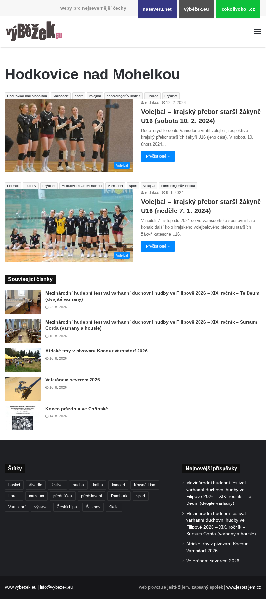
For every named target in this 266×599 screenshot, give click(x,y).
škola (114, 507)
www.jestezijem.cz (243, 587)
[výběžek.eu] (35, 31)
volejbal (95, 96)
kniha (98, 485)
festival (57, 485)
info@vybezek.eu (56, 587)
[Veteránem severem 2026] (23, 389)
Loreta (14, 496)
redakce (151, 102)
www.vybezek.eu (20, 587)
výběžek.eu (196, 9)
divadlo (35, 485)
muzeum (36, 496)
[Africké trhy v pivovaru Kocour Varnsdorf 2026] (23, 360)
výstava (41, 507)
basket (14, 485)
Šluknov (93, 507)
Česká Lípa (67, 507)
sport (79, 96)
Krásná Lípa (144, 485)
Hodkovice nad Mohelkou (27, 96)
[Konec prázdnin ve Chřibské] (23, 418)
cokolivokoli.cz (238, 9)
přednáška (62, 496)
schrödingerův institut (123, 96)
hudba (78, 485)
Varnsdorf (60, 96)
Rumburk (119, 496)
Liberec (152, 96)
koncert (118, 485)
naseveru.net (157, 9)
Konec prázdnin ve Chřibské (76, 408)
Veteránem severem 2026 (72, 379)
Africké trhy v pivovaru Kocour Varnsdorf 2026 (96, 350)
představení (91, 496)
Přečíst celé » (158, 156)
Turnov (30, 186)
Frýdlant (170, 96)
